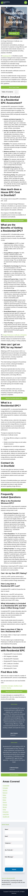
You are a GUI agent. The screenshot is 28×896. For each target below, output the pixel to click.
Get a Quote (13, 33)
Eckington (10, 685)
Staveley (8, 687)
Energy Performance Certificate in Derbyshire (15, 334)
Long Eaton (6, 814)
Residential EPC (6, 56)
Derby (4, 809)
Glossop (5, 804)
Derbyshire (6, 812)
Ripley (4, 795)
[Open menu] (25, 2)
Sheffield (16, 685)
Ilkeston (5, 807)
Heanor (5, 802)
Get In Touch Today (14, 87)
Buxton (4, 797)
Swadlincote (6, 816)
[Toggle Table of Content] (15, 92)
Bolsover (5, 792)
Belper (4, 800)
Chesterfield (4, 685)
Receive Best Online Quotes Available (14, 220)
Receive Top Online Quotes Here (14, 398)
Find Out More (14, 490)
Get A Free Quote (14, 774)
